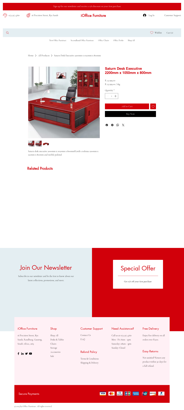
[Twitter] (26, 353)
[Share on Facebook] (107, 125)
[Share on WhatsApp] (117, 125)
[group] (92, 178)
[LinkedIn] (22, 353)
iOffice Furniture (93, 15)
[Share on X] (123, 125)
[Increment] (116, 96)
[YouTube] (30, 353)
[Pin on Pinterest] (112, 125)
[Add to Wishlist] (153, 106)
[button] (170, 33)
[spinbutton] (111, 96)
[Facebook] (18, 353)
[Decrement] (107, 96)
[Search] (7, 33)
